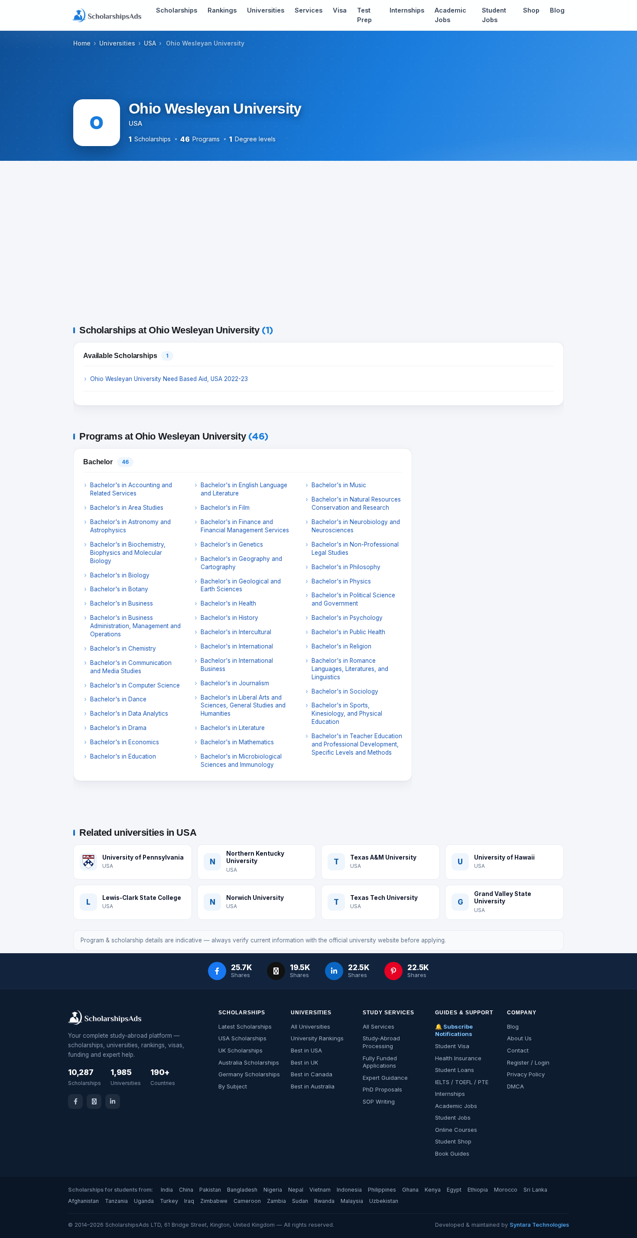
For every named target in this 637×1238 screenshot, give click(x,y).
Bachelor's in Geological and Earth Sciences (241, 585)
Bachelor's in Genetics (232, 544)
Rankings (222, 10)
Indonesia (349, 1189)
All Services (378, 1026)
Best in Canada (311, 1074)
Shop (531, 10)
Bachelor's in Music (339, 485)
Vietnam (320, 1189)
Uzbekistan (383, 1201)
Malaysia (352, 1201)
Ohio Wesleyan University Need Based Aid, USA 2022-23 (169, 378)
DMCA (515, 1086)
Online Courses (456, 1129)
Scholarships (176, 10)
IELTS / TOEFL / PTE (461, 1081)
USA (150, 43)
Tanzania (116, 1201)
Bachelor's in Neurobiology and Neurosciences (356, 526)
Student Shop (453, 1141)
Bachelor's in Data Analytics (129, 713)
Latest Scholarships (245, 1026)
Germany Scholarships (249, 1074)
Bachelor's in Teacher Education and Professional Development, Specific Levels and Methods (357, 744)
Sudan (300, 1201)
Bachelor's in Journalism (235, 683)
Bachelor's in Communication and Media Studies (131, 666)
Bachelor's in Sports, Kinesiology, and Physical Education (347, 713)
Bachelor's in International (237, 646)
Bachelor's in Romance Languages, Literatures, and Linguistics (350, 669)
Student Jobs (494, 15)
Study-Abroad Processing (381, 1042)
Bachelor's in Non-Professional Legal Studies (355, 548)
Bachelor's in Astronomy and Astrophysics (130, 526)
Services (308, 10)
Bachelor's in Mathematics (237, 742)
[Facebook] (75, 1101)
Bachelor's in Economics (124, 742)
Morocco (505, 1189)
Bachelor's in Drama (118, 727)
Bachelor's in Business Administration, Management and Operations (135, 626)
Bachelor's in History (229, 617)
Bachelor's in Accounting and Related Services (131, 489)
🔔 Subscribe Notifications (454, 1030)
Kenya (433, 1189)
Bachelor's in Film (225, 507)
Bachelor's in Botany (119, 589)
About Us (519, 1038)
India (167, 1189)
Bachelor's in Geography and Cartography (241, 562)
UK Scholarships (240, 1050)
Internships (407, 10)
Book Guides (452, 1153)
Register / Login (528, 1062)
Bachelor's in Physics (341, 581)
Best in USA (306, 1050)
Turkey (169, 1201)
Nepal (295, 1189)
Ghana (410, 1189)
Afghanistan (83, 1201)
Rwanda (324, 1201)
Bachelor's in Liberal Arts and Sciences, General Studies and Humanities (243, 705)
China (186, 1189)
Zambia (276, 1201)
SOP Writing (379, 1101)
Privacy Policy (526, 1074)
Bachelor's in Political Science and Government (353, 599)
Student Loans (454, 1069)
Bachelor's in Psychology (347, 617)
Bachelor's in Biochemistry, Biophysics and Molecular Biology (128, 552)
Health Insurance (458, 1058)
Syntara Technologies (539, 1225)
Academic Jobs (450, 15)
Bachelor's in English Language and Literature (244, 489)
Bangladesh (242, 1189)
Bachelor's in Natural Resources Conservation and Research (356, 503)
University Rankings (317, 1038)
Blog (557, 10)
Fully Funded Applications (380, 1062)
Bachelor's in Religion (341, 646)
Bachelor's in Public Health (348, 632)
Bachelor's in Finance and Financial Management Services (245, 526)
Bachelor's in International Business (237, 664)
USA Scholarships (242, 1038)
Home (82, 43)
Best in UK (304, 1062)
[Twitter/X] (94, 1101)
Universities (265, 10)
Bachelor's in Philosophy (346, 567)
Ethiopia (478, 1189)
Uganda (144, 1201)
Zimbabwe (214, 1201)
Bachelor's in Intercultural (236, 632)
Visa (340, 10)
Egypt (454, 1189)
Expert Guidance (385, 1077)
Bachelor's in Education (123, 756)
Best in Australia (313, 1086)
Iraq (189, 1201)
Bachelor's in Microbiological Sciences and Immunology (241, 760)
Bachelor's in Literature (233, 727)
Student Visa (452, 1046)
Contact (518, 1050)
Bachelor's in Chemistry (123, 648)
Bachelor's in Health (228, 603)
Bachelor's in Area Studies (126, 507)
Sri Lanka (535, 1189)
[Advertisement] (318, 245)
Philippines (382, 1189)
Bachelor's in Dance (118, 699)
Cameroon (247, 1201)
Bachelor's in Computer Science (135, 685)
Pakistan (210, 1189)
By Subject (232, 1086)
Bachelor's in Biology (120, 575)
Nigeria (272, 1189)
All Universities (310, 1026)
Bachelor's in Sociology (345, 691)
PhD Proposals (382, 1089)
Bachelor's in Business (121, 603)
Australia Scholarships (248, 1062)
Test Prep (364, 15)
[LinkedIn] (112, 1101)
